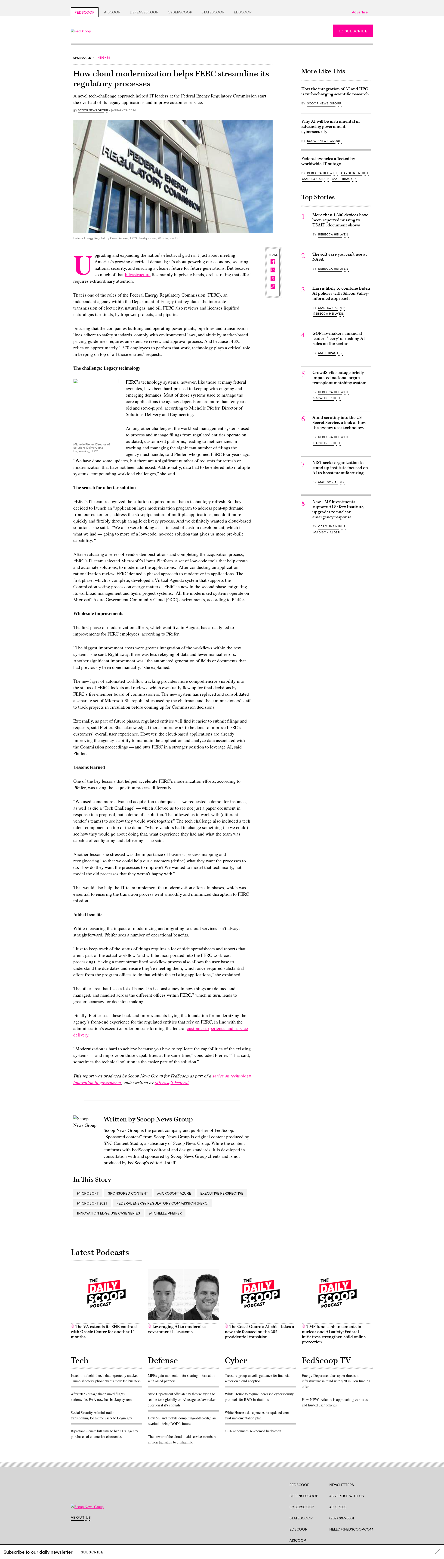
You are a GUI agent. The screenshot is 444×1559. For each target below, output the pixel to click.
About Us (81, 1517)
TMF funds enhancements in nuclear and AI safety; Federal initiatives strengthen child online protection (334, 1334)
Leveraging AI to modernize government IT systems (177, 1329)
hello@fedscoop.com (351, 1529)
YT (366, 1539)
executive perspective (221, 1193)
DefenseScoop (144, 11)
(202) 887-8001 (341, 1517)
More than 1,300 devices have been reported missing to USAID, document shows (340, 220)
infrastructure (138, 274)
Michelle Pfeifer (165, 1213)
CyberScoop (180, 11)
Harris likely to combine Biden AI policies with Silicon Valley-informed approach (341, 293)
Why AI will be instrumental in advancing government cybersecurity (330, 127)
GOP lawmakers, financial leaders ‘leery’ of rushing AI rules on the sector (338, 339)
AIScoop (112, 11)
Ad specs (337, 1506)
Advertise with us (346, 1495)
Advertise (360, 12)
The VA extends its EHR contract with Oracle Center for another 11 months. (104, 1332)
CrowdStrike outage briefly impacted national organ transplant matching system (339, 378)
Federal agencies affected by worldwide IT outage (328, 161)
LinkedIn (349, 1539)
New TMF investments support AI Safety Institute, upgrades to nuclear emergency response (338, 509)
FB (331, 1539)
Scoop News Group (93, 110)
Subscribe (356, 30)
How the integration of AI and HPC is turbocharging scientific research (335, 91)
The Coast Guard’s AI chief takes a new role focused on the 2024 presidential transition (259, 1332)
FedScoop (85, 12)
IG (357, 1539)
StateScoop (213, 11)
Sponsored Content (128, 1193)
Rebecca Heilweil (322, 173)
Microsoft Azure (174, 1193)
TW (340, 1539)
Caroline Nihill (355, 173)
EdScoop (243, 11)
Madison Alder (315, 179)
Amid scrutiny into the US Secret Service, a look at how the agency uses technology (339, 423)
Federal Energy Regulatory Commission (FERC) (163, 1203)
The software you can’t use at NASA (339, 256)
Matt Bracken (344, 179)
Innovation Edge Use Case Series (108, 1213)
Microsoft (88, 1193)
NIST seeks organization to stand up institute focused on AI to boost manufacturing (340, 468)
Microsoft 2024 (92, 1203)
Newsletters (341, 1484)
